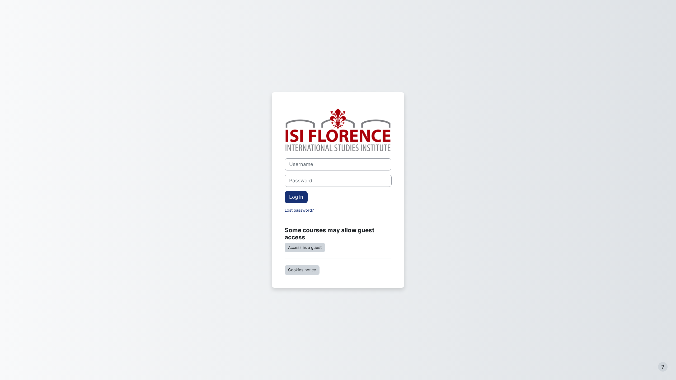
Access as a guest (305, 247)
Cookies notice (302, 269)
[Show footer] (663, 367)
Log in (296, 197)
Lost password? (299, 210)
